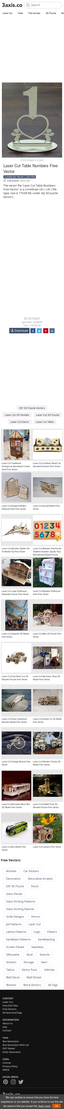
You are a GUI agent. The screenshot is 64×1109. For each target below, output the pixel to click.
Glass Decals (14, 894)
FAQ (5, 1027)
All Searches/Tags (12, 1012)
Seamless (37, 947)
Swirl (44, 962)
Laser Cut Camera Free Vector (47, 847)
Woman (11, 985)
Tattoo (10, 970)
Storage (29, 962)
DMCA (6, 1069)
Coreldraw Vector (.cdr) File (19, 176)
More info (25, 180)
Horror (35, 917)
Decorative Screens (40, 879)
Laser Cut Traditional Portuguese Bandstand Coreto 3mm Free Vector (16, 466)
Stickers (11, 962)
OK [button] (56, 1106)
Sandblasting (46, 939)
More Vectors (32, 985)
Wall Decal (12, 977)
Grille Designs (15, 917)
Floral (34, 886)
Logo (37, 932)
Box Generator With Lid (16, 1045)
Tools (20, 13)
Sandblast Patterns (18, 939)
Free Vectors (9, 1009)
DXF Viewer (9, 1048)
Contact (7, 1030)
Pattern (52, 932)
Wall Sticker (34, 977)
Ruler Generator (12, 1052)
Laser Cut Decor (19, 421)
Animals (11, 871)
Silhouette (12, 954)
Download (21, 331)
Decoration (13, 879)
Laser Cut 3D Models (17, 415)
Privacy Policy (10, 1066)
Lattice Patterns (16, 932)
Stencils (45, 954)
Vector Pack (29, 970)
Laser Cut (7, 13)
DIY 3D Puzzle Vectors (32, 408)
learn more (45, 1106)
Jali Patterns (14, 924)
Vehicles (49, 970)
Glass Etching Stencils (20, 909)
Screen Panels (15, 947)
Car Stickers (31, 871)
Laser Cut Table (45, 421)
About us (7, 1023)
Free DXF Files (10, 1005)
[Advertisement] (32, 49)
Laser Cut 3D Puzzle (47, 415)
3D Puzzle (51, 13)
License (7, 1062)
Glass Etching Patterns (20, 901)
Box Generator (11, 1041)
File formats (34, 13)
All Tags (53, 985)
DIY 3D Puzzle (32, 318)
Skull (29, 954)
